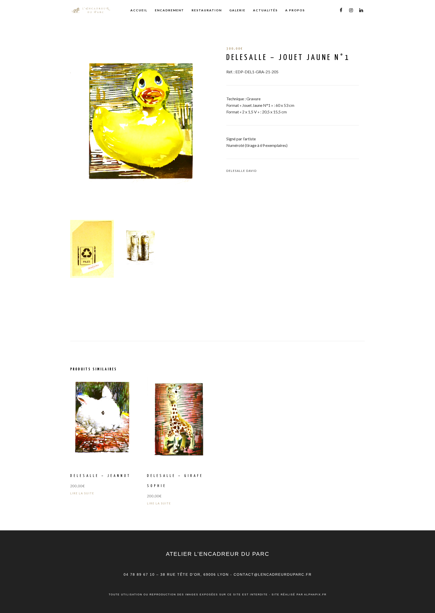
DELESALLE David (241, 170)
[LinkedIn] (361, 10)
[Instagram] (351, 10)
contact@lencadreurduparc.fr (273, 574)
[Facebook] (341, 10)
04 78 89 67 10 (140, 574)
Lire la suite (82, 493)
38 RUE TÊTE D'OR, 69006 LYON (195, 574)
